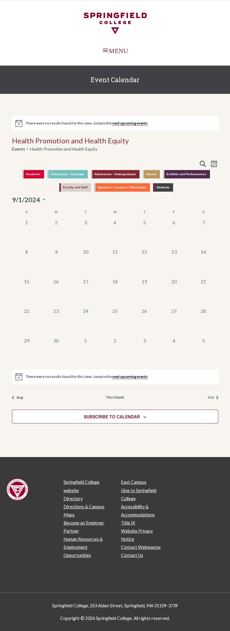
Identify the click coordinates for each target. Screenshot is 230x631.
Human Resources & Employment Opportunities (83, 547)
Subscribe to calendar (112, 417)
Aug (19, 397)
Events (18, 148)
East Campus (133, 482)
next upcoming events (130, 123)
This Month (115, 397)
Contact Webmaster (141, 547)
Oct (211, 397)
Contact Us (132, 555)
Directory (73, 498)
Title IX (128, 522)
